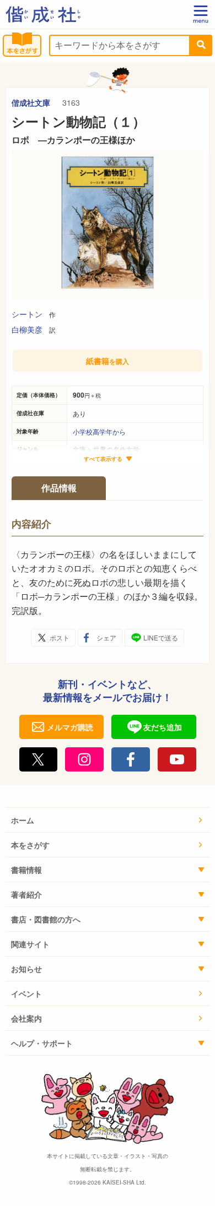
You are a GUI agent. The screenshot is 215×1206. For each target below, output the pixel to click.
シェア (106, 637)
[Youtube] (177, 759)
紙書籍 (107, 360)
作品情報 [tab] (59, 487)
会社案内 (26, 1018)
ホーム (22, 819)
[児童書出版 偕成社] (43, 14)
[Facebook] (130, 759)
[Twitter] (38, 759)
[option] (107, 225)
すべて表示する (103, 459)
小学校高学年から (99, 431)
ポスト (59, 637)
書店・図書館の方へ (45, 919)
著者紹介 (26, 894)
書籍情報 (26, 869)
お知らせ (26, 968)
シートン (27, 313)
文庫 (79, 449)
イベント (26, 993)
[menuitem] (107, 820)
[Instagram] (84, 759)
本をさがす (30, 844)
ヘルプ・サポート (42, 1043)
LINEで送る (160, 637)
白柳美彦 (27, 329)
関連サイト (30, 943)
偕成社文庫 (32, 102)
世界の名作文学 (116, 449)
